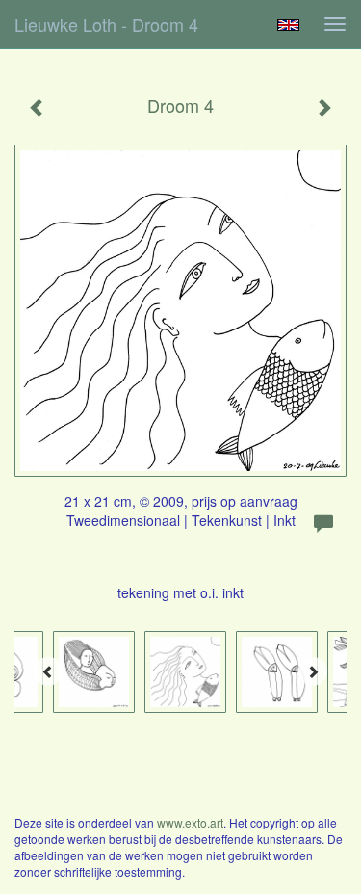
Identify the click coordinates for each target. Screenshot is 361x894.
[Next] (312, 671)
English (288, 25)
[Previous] (48, 671)
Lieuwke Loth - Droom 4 (106, 24)
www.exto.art (190, 822)
